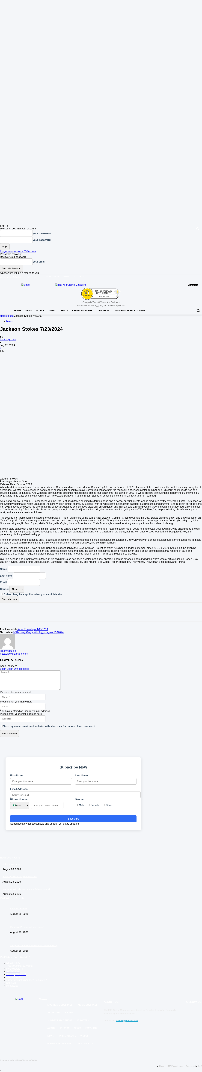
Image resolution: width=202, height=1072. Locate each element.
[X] (191, 277)
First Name (16, 775)
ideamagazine (8, 339)
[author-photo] (7, 648)
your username (42, 233)
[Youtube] (200, 277)
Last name (6, 575)
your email (39, 261)
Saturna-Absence (11, 864)
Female (94, 805)
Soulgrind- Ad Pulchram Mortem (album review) (26, 889)
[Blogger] (187, 1010)
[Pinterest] (28, 403)
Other (108, 805)
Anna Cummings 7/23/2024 (32, 629)
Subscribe (73, 818)
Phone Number (19, 799)
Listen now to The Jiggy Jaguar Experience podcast (101, 305)
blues (10, 316)
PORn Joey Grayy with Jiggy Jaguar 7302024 (38, 632)
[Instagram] (187, 277)
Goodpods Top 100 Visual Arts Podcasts (101, 302)
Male (81, 805)
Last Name (81, 775)
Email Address (19, 789)
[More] (50, 403)
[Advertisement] (101, 376)
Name (3, 569)
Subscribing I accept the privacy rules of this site (32, 594)
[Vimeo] (196, 277)
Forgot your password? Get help (18, 251)
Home (3, 316)
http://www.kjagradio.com (14, 653)
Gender (4, 589)
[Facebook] (182, 277)
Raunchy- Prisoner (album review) (20, 876)
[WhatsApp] (39, 403)
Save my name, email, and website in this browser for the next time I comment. (49, 726)
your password (42, 240)
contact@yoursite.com (127, 1020)
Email (3, 582)
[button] (198, 310)
